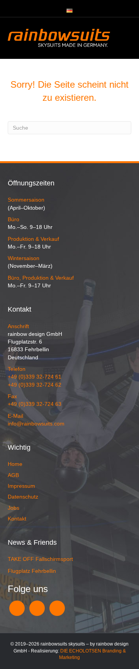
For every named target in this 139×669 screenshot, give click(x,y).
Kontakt (17, 519)
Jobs (13, 508)
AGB (13, 475)
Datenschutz (23, 497)
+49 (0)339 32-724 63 (34, 404)
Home (15, 464)
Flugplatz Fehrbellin (32, 571)
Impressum (21, 486)
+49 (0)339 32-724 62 (34, 385)
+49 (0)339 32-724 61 (34, 377)
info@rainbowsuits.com (36, 423)
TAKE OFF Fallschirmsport (40, 559)
